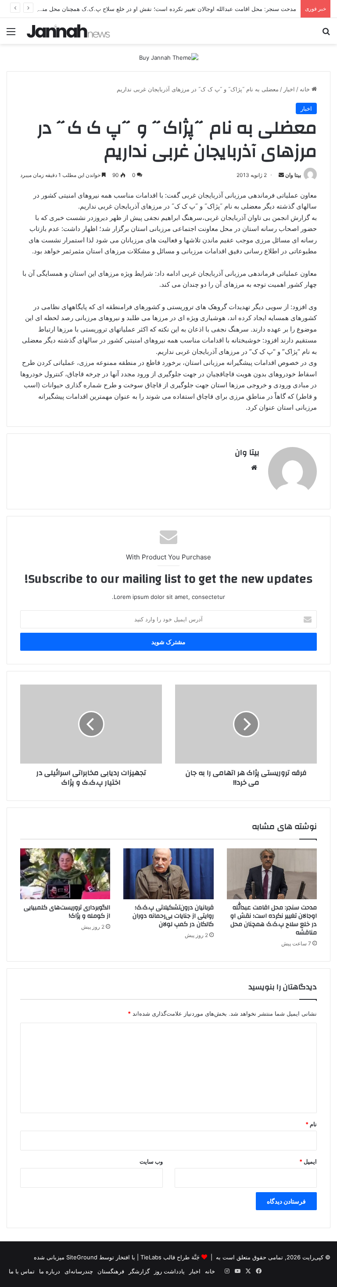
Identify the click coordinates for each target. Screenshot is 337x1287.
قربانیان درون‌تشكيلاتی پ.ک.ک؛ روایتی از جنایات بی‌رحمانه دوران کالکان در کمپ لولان (173, 916)
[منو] (11, 34)
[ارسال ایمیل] (281, 175)
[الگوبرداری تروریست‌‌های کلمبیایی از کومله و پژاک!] (65, 873)
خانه (306, 89)
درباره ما (49, 1271)
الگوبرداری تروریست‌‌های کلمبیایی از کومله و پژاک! (67, 912)
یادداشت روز (169, 1271)
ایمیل (308, 1161)
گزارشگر (139, 1271)
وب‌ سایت (151, 1161)
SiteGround (81, 1257)
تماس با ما (22, 1271)
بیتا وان (293, 175)
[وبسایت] (254, 467)
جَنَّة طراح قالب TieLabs (170, 1257)
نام (311, 1124)
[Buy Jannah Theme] (168, 57)
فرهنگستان (110, 1271)
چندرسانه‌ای (79, 1271)
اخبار (289, 89)
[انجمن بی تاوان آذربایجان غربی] (68, 31)
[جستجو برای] (326, 34)
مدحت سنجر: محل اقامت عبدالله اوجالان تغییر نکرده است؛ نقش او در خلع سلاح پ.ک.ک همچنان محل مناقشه (163, 8)
